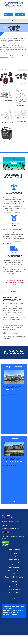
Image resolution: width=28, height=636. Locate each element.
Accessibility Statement (14, 589)
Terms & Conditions (14, 587)
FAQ (14, 596)
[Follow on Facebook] (3, 532)
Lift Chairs (14, 556)
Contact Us (19, 14)
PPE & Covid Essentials (14, 570)
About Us (14, 599)
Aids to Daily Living (14, 562)
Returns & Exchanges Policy (14, 584)
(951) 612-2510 (18, 332)
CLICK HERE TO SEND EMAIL (12, 521)
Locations (8, 14)
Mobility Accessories (14, 567)
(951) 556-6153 (17, 334)
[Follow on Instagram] (8, 532)
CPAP (14, 573)
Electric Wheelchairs (14, 559)
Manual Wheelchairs (14, 565)
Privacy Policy (14, 581)
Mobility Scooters (14, 553)
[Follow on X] (6, 532)
